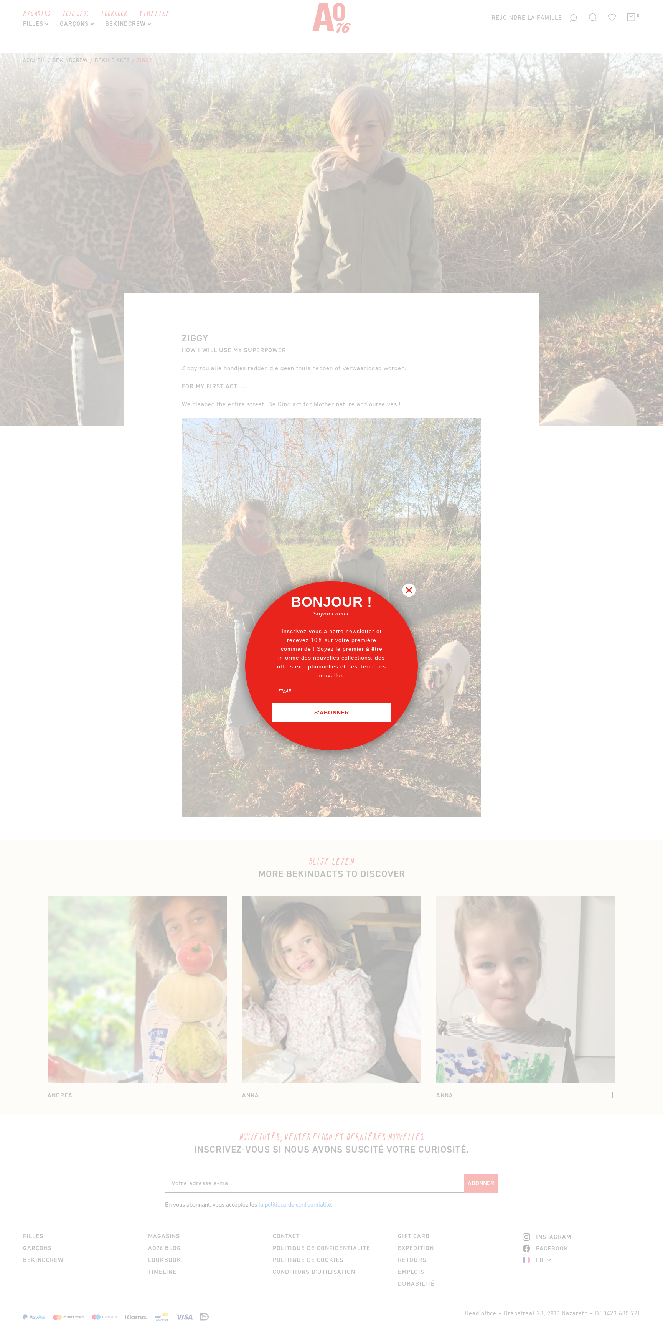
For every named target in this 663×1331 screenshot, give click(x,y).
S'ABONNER (331, 712)
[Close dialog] (409, 590)
